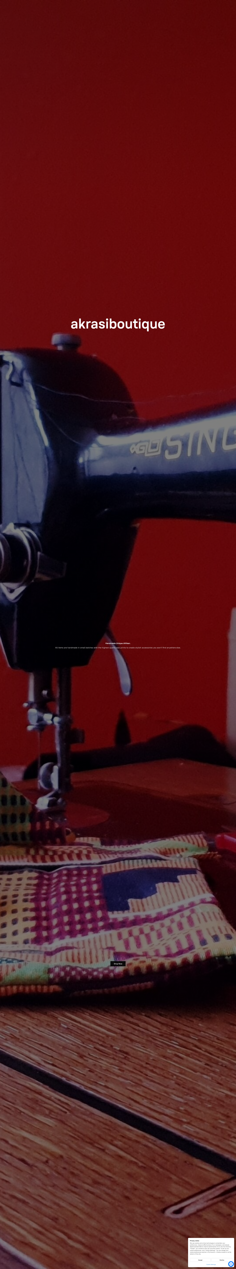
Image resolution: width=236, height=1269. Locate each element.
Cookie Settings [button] (211, 1264)
